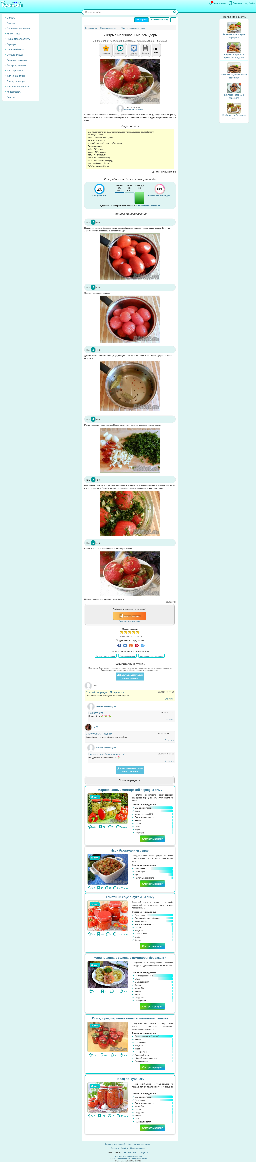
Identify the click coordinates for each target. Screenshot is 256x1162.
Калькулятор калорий (115, 1143)
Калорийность (129, 40)
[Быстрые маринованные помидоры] (130, 81)
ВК (125, 1152)
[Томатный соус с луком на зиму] (107, 915)
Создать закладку (132, 615)
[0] (135, 51)
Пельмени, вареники (18, 28)
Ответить (169, 698)
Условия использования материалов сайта (128, 1158)
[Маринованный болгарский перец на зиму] (107, 808)
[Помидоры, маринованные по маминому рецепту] (107, 1036)
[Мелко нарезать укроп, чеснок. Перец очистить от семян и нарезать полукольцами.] (130, 450)
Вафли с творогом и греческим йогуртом (234, 56)
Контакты (115, 1148)
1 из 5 (122, 632)
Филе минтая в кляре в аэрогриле (234, 36)
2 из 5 (126, 632)
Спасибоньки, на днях (99, 733)
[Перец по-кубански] (107, 1097)
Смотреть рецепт (152, 838)
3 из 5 (130, 632)
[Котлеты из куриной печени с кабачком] (234, 67)
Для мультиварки (16, 81)
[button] (145, 52)
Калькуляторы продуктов (138, 1143)
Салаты (11, 17)
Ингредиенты (116, 40)
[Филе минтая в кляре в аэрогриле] (234, 27)
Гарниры (11, 44)
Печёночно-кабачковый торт (234, 116)
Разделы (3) (162, 40)
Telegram (144, 1152)
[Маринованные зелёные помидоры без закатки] (107, 974)
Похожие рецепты (101, 40)
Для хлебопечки (16, 75)
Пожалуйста (95, 712)
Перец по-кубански (130, 1078)
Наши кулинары (137, 1148)
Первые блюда (15, 49)
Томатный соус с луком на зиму (130, 897)
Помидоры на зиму (159, 19)
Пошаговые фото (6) (146, 40)
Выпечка (11, 23)
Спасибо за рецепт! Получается (105, 692)
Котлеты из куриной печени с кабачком (234, 76)
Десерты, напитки (17, 65)
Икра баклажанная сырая (130, 850)
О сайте (124, 1148)
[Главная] (12, 4)
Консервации (14, 91)
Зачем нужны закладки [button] (129, 621)
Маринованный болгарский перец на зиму (130, 789)
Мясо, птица (13, 33)
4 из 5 (134, 632)
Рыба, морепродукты (18, 38)
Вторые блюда (15, 54)
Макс (135, 1152)
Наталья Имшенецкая (105, 706)
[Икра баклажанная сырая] (107, 869)
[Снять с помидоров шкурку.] (130, 319)
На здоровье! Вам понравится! (106, 754)
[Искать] (175, 12)
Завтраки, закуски (17, 60)
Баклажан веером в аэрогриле (234, 96)
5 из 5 (138, 632)
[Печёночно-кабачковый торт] (234, 108)
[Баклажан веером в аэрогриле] (234, 87)
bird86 (95, 727)
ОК (129, 1152)
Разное (11, 97)
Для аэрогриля (15, 70)
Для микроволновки (18, 86)
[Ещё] (173, 19)
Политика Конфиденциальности (128, 1156)
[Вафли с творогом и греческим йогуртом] (234, 47)
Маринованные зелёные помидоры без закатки (130, 957)
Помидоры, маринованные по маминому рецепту (130, 1018)
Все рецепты (141, 19)
